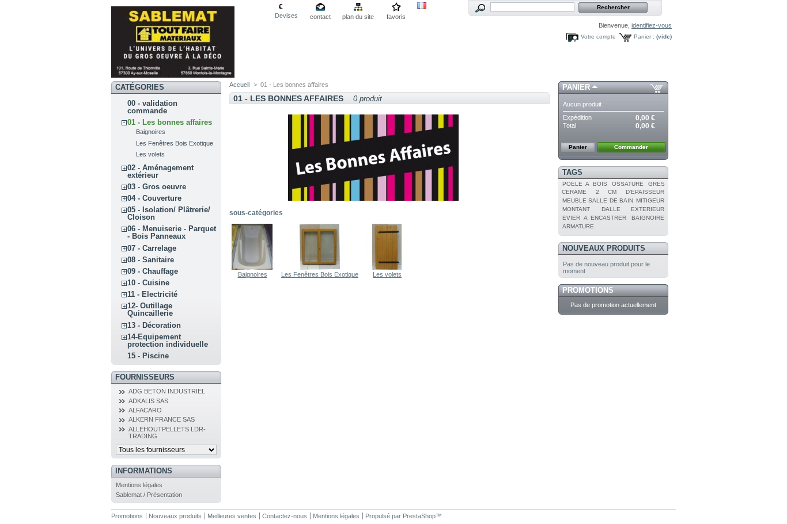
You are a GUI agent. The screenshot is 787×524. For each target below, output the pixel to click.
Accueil (239, 84)
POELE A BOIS (584, 184)
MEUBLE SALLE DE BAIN (597, 200)
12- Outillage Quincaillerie (150, 309)
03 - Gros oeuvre (156, 186)
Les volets (150, 154)
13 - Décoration (154, 325)
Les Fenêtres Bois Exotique (174, 143)
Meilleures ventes (231, 515)
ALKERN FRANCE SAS (161, 419)
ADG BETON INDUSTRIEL (166, 391)
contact (320, 16)
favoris (396, 16)
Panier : (644, 36)
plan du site (358, 16)
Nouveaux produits (603, 248)
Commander (631, 147)
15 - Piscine (148, 355)
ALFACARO (145, 410)
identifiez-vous (651, 25)
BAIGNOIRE (647, 218)
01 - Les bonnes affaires (169, 122)
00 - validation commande (152, 107)
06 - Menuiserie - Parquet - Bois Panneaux (171, 232)
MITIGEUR (650, 200)
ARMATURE (578, 226)
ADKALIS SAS (148, 400)
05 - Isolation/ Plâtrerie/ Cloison (168, 213)
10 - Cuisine (148, 282)
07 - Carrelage (151, 248)
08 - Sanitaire (150, 259)
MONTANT (576, 209)
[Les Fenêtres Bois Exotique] (320, 267)
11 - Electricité (152, 294)
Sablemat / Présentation (149, 494)
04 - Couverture (154, 198)
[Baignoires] (252, 267)
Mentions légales (139, 484)
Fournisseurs (145, 377)
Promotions (588, 290)
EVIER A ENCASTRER (594, 218)
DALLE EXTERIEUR (632, 209)
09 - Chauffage (152, 271)
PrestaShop (419, 515)
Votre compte (598, 36)
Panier (576, 87)
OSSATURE (628, 184)
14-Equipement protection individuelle (167, 340)
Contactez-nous (284, 515)
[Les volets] (387, 267)
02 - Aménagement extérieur (160, 171)
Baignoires (150, 131)
